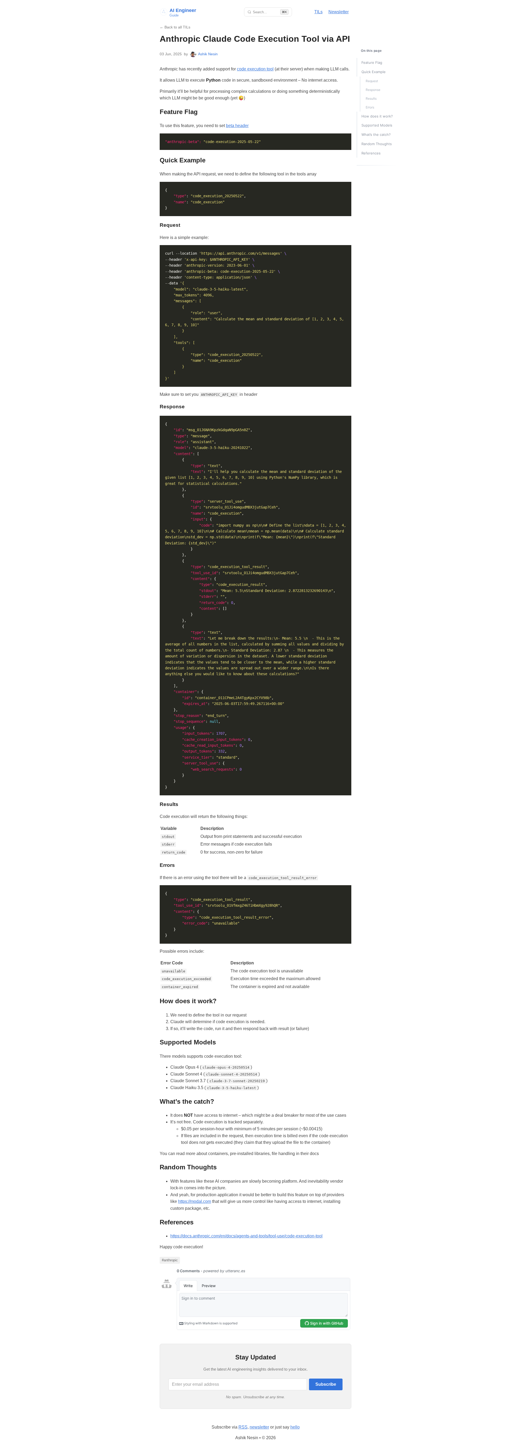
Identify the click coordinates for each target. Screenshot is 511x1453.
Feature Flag (371, 62)
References (371, 153)
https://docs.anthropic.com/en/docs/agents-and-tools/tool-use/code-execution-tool (246, 1236)
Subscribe (325, 1384)
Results (371, 98)
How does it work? (377, 116)
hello (295, 1427)
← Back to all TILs (175, 27)
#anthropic (170, 1260)
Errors (370, 107)
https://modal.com (194, 1201)
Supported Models (376, 125)
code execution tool (255, 69)
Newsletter (338, 12)
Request (372, 81)
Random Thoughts (376, 144)
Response (373, 90)
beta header (237, 125)
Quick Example (373, 72)
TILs (318, 12)
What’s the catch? (376, 134)
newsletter (259, 1427)
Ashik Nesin (208, 54)
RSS (243, 1427)
